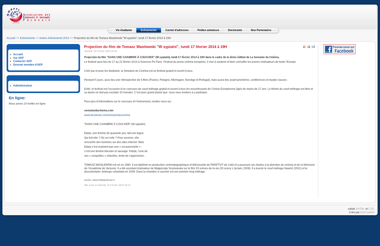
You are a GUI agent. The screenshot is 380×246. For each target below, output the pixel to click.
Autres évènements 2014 (54, 38)
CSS (371, 208)
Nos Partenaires (261, 30)
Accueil (11, 38)
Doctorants (235, 30)
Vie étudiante (124, 30)
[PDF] (304, 47)
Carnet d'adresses (177, 30)
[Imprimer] (309, 47)
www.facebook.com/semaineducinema (107, 115)
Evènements (149, 30)
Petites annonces (208, 30)
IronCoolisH (367, 212)
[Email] (313, 47)
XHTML (360, 208)
